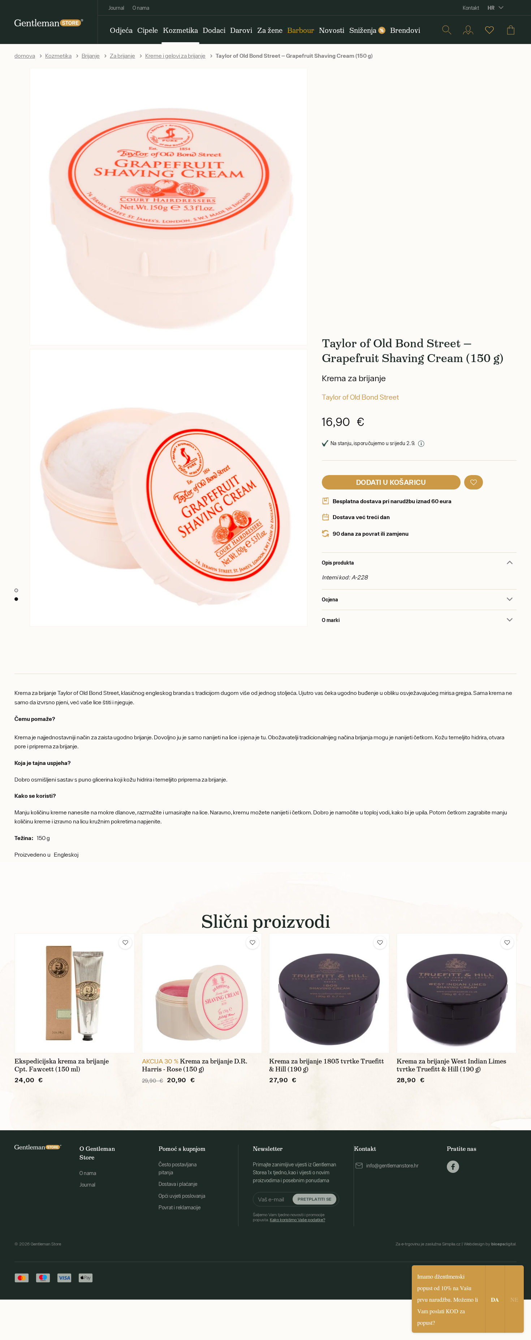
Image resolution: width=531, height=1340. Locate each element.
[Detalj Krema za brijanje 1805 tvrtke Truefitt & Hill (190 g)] (329, 993)
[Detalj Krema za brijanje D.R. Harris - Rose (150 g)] (202, 993)
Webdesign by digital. (490, 1244)
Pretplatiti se (314, 1199)
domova (24, 55)
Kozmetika (58, 55)
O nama (141, 8)
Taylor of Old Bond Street (360, 397)
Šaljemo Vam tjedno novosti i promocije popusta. (289, 1217)
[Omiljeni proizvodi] (489, 30)
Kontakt (471, 8)
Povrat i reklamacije (179, 1207)
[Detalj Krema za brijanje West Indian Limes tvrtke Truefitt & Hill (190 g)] (457, 993)
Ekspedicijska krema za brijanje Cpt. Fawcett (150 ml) (61, 1065)
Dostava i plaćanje (178, 1184)
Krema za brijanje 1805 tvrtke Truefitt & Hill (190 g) (326, 1065)
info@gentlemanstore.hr (392, 1166)
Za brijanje (122, 55)
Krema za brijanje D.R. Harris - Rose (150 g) (194, 1065)
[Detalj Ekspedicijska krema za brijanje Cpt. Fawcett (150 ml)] (74, 993)
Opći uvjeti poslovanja (182, 1196)
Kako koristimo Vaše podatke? (297, 1219)
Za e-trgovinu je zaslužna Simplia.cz (428, 1244)
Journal (116, 8)
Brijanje (91, 55)
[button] (473, 482)
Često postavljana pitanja (178, 1168)
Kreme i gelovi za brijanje (175, 55)
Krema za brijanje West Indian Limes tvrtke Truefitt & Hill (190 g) (451, 1065)
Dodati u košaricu (391, 482)
